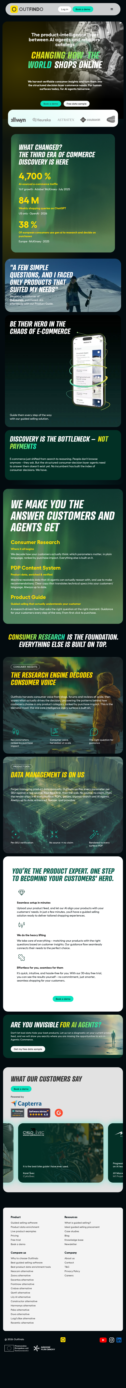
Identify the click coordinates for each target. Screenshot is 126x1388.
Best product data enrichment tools (31, 1266)
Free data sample (77, 103)
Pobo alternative (20, 1309)
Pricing (15, 1235)
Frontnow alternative (22, 1284)
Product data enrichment (25, 1227)
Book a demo (50, 103)
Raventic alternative (22, 1322)
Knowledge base (74, 1239)
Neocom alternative (22, 1271)
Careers (69, 1275)
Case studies (72, 1231)
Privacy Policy (72, 1271)
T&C (67, 1266)
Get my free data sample (28, 1049)
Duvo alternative (20, 1314)
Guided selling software (24, 1222)
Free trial (16, 1239)
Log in (64, 9)
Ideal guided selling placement (82, 1227)
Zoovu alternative (21, 1275)
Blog (67, 1235)
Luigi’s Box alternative (23, 1318)
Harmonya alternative (23, 1305)
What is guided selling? (78, 1222)
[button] (112, 9)
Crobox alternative (21, 1288)
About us (70, 1258)
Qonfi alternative (20, 1292)
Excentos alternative (22, 1279)
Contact (69, 1262)
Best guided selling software (27, 1262)
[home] (26, 9)
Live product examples (23, 1231)
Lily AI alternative (21, 1297)
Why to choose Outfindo (24, 1258)
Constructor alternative (24, 1301)
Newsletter (71, 1244)
